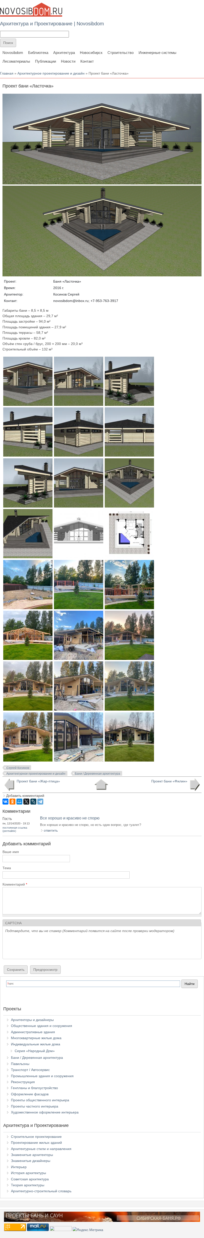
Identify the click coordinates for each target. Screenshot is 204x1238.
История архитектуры (28, 1173)
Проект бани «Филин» (169, 781)
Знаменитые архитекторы (32, 1155)
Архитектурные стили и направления (41, 1149)
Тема (6, 868)
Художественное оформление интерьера (45, 1112)
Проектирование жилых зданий (36, 1143)
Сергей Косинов (17, 768)
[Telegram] (40, 802)
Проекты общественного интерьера (40, 1100)
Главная (6, 73)
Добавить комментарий (25, 796)
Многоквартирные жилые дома (36, 1038)
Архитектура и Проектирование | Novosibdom (52, 23)
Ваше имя (10, 852)
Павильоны (20, 1064)
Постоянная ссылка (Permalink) (14, 829)
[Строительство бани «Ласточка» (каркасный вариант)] (27, 608)
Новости (68, 61)
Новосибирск (91, 52)
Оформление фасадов (30, 1094)
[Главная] (31, 9)
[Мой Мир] (19, 802)
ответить (51, 830)
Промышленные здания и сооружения (42, 1076)
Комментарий (14, 884)
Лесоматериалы (16, 61)
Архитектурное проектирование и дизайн (51, 73)
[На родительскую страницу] (101, 784)
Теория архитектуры (27, 1185)
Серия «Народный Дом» (35, 1051)
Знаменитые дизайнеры (30, 1161)
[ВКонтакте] (5, 802)
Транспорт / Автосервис (30, 1070)
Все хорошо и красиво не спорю (70, 818)
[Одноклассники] (12, 802)
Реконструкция (23, 1082)
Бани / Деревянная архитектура (97, 773)
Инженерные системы (157, 52)
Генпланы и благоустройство (34, 1088)
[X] (26, 802)
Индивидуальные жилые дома (35, 1044)
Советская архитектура (30, 1179)
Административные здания (33, 1032)
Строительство (120, 52)
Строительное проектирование (36, 1137)
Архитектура (64, 52)
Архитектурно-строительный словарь (41, 1191)
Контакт (87, 61)
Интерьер (19, 1167)
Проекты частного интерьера (34, 1106)
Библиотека (38, 52)
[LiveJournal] (33, 802)
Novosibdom (12, 52)
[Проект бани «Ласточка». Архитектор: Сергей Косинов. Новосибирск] (27, 405)
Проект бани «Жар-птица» (38, 781)
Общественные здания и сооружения (41, 1026)
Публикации (45, 61)
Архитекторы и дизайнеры (32, 1020)
